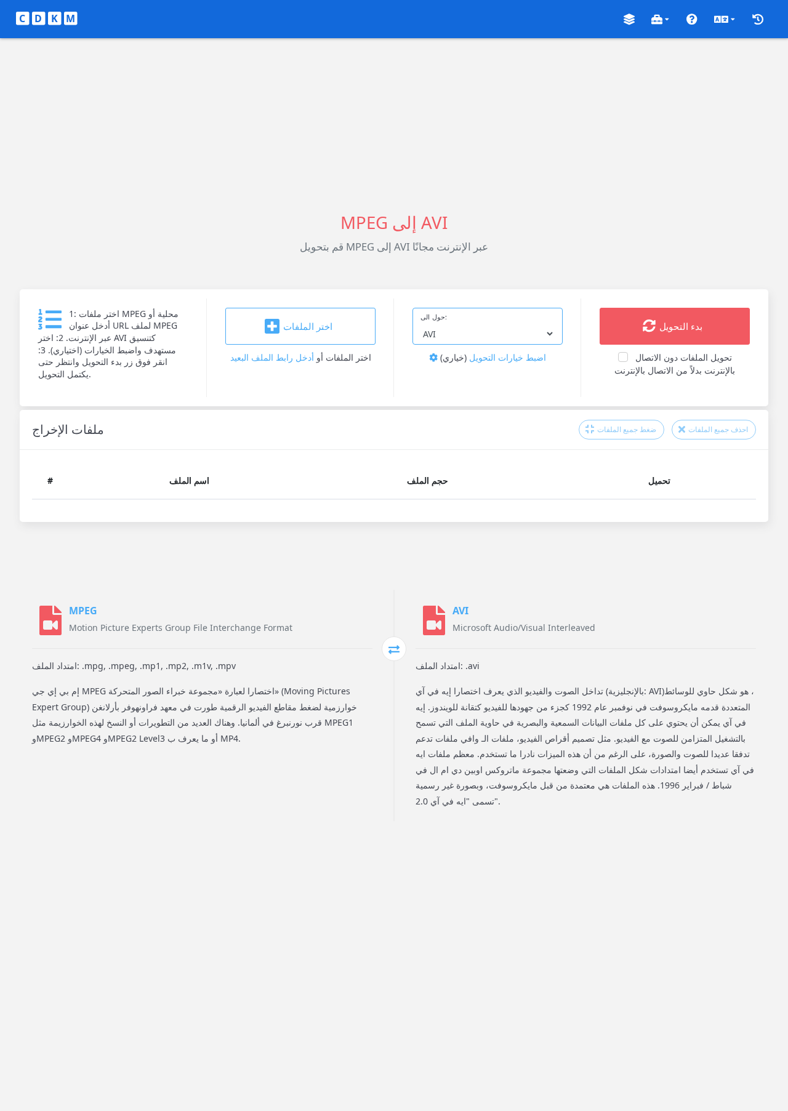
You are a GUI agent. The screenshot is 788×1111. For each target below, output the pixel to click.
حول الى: (433, 317)
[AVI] (434, 620)
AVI (460, 610)
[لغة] (724, 19)
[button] (629, 19)
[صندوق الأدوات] (660, 19)
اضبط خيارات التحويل (492, 357)
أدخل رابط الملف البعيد (272, 357)
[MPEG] (50, 620)
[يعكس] (394, 648)
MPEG (83, 610)
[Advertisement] (394, 124)
